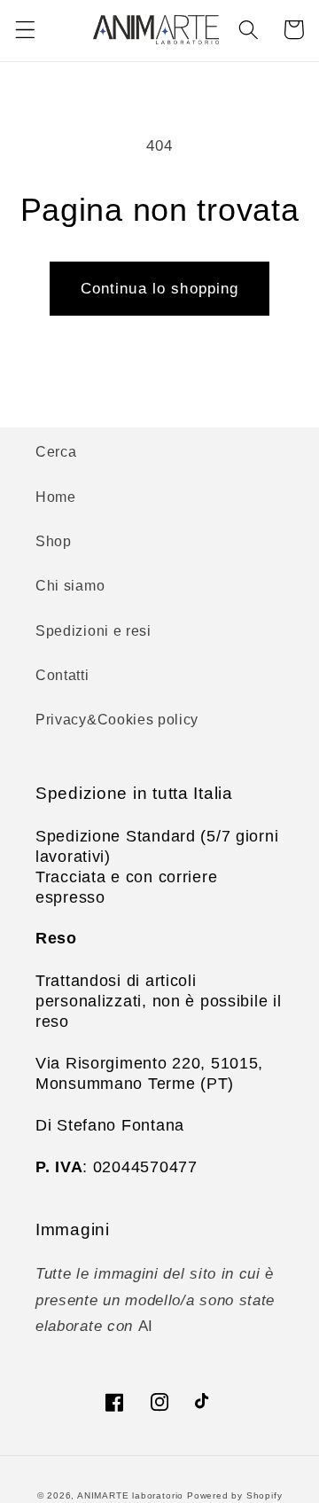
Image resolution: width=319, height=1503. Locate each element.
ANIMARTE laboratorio (130, 1495)
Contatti (62, 675)
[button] (25, 29)
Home (55, 497)
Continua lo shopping (160, 288)
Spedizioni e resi (93, 630)
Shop (53, 541)
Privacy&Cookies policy (116, 719)
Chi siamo (70, 585)
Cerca (55, 451)
